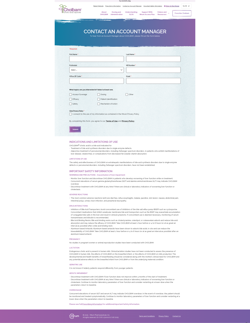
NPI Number (130, 65)
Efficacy (75, 99)
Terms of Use (112, 121)
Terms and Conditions (147, 316)
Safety (75, 104)
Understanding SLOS (131, 13)
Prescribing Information (113, 6)
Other (131, 94)
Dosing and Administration (117, 13)
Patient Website (98, 6)
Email (128, 76)
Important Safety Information (153, 6)
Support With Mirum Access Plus (147, 13)
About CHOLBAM (104, 13)
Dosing (103, 94)
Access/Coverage (79, 94)
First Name (73, 54)
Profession (73, 65)
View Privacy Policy (76, 111)
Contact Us (177, 316)
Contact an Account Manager (132, 6)
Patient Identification (109, 99)
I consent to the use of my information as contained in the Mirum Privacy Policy (105, 114)
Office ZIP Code (75, 76)
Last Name (130, 54)
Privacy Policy (128, 121)
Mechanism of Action (109, 104)
